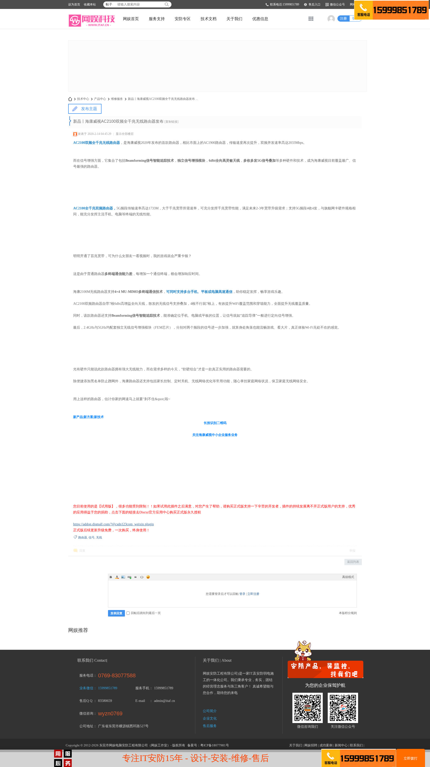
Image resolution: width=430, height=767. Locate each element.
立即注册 (253, 594)
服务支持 (157, 19)
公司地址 (86, 726)
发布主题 (89, 109)
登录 (242, 594)
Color (116, 577)
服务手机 (142, 688)
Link (129, 577)
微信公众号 (337, 4)
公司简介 (210, 711)
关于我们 (234, 19)
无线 (99, 537)
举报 (352, 550)
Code (141, 577)
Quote (135, 577)
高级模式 (348, 577)
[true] (166, 4)
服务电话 (86, 675)
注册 (343, 18)
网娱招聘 (310, 745)
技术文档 (208, 19)
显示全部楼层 (125, 134)
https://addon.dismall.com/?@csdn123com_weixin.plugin (113, 524)
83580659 (105, 701)
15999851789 (107, 688)
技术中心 (83, 99)
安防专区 (183, 19)
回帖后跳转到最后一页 (146, 613)
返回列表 (353, 562)
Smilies (148, 577)
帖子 (109, 4)
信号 (92, 537)
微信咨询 (86, 713)
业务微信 (86, 688)
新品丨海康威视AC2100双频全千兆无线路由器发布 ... (163, 99)
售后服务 (210, 726)
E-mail (140, 701)
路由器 (82, 537)
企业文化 (210, 718)
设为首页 (74, 4)
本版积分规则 (348, 613)
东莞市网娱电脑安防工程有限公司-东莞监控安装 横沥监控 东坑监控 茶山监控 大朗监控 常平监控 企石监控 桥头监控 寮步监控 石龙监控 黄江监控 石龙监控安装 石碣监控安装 (70, 99)
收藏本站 (90, 4)
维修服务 (117, 99)
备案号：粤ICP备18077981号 (208, 745)
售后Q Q (85, 701)
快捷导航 (311, 18)
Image (123, 577)
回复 (82, 550)
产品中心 (100, 99)
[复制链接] (171, 121)
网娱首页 (131, 19)
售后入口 (315, 4)
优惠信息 (260, 19)
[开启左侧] (70, 121)
